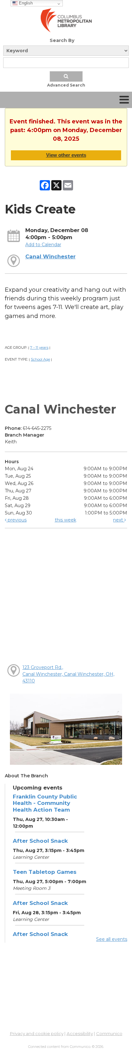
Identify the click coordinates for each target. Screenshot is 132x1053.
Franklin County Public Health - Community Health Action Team (45, 803)
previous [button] (16, 520)
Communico (109, 1033)
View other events (66, 155)
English (25, 3)
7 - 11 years (39, 347)
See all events (111, 939)
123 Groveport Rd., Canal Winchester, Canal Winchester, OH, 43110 (68, 674)
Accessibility (80, 1033)
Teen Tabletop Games (45, 872)
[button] (124, 100)
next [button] (118, 520)
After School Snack (40, 841)
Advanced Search (66, 85)
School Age (40, 359)
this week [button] (65, 520)
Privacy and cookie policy (36, 1033)
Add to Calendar (43, 244)
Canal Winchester (50, 256)
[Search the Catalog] (66, 76)
